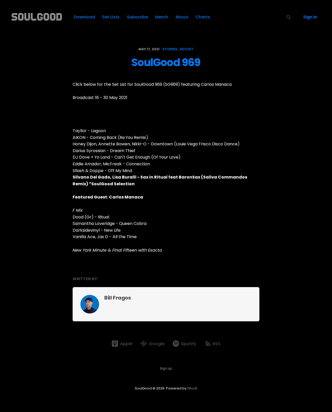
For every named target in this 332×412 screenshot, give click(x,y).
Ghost (192, 388)
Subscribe (137, 17)
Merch (161, 17)
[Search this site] (289, 17)
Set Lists (111, 17)
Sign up (166, 368)
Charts (203, 17)
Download (84, 17)
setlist (186, 49)
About (181, 17)
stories (169, 49)
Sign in (310, 17)
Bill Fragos (117, 297)
